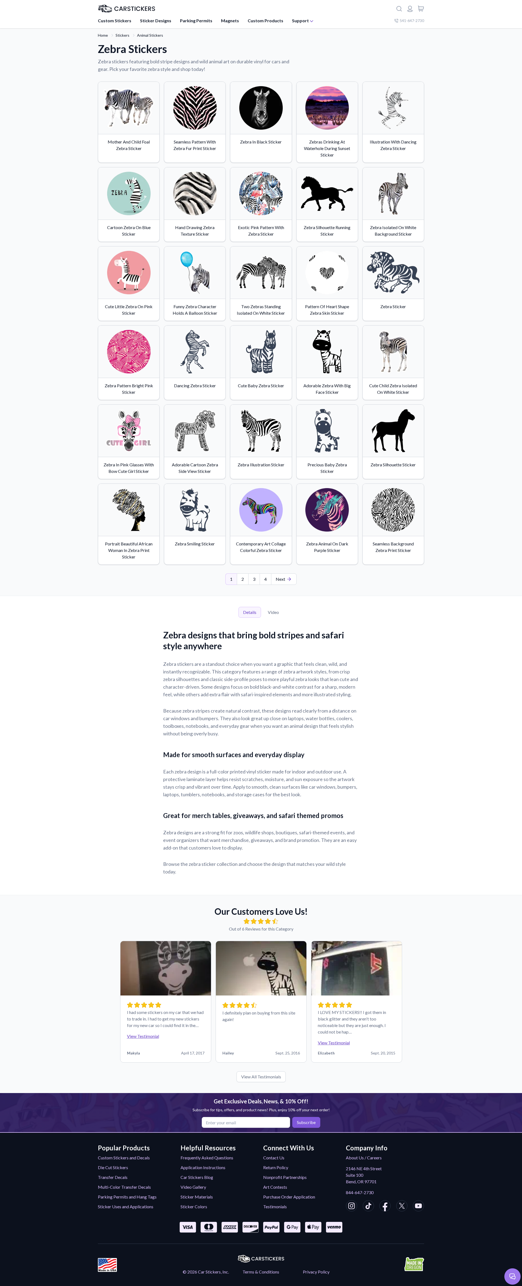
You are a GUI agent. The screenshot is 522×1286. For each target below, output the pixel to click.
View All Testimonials (261, 1076)
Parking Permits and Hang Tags (127, 1196)
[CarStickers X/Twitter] (402, 1206)
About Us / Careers (364, 1157)
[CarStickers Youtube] (418, 1206)
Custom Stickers (114, 20)
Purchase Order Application (289, 1196)
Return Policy (275, 1167)
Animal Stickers (150, 35)
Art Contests (275, 1187)
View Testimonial (143, 1036)
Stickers (122, 35)
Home (103, 35)
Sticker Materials (197, 1196)
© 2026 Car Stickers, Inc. (206, 1271)
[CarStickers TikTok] (368, 1206)
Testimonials (275, 1206)
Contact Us (273, 1157)
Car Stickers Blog (197, 1177)
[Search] (399, 8)
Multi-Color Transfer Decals (124, 1187)
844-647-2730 (360, 1192)
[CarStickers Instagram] (351, 1206)
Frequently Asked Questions (207, 1157)
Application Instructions (203, 1167)
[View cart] (421, 8)
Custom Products (265, 20)
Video (273, 612)
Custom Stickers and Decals (124, 1157)
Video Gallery (193, 1187)
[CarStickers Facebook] (385, 1206)
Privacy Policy (316, 1271)
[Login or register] (410, 8)
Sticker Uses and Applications (125, 1206)
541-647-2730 (412, 20)
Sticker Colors (194, 1206)
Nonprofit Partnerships (285, 1177)
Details (249, 612)
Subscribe (306, 1122)
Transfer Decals (113, 1177)
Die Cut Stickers (113, 1167)
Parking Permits (196, 20)
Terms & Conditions (261, 1271)
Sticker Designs (155, 20)
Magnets (230, 20)
